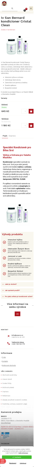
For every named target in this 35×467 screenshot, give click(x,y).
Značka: (8, 30)
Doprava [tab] (12, 136)
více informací (6, 423)
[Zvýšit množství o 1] (27, 110)
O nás (4, 357)
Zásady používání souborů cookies (14, 400)
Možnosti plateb (8, 387)
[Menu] (31, 8)
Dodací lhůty (6, 383)
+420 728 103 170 (18, 344)
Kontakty (5, 361)
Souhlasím (17, 457)
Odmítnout (23, 463)
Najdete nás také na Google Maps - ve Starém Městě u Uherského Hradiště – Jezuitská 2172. (17, 427)
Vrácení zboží (7, 379)
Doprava (5, 391)
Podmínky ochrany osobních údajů (14, 404)
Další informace (23, 453)
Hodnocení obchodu (9, 365)
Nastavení (12, 463)
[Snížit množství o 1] (27, 112)
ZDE (17, 314)
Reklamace (6, 396)
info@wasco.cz (17, 335)
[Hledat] (12, 8)
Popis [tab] (5, 136)
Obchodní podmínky (9, 375)
